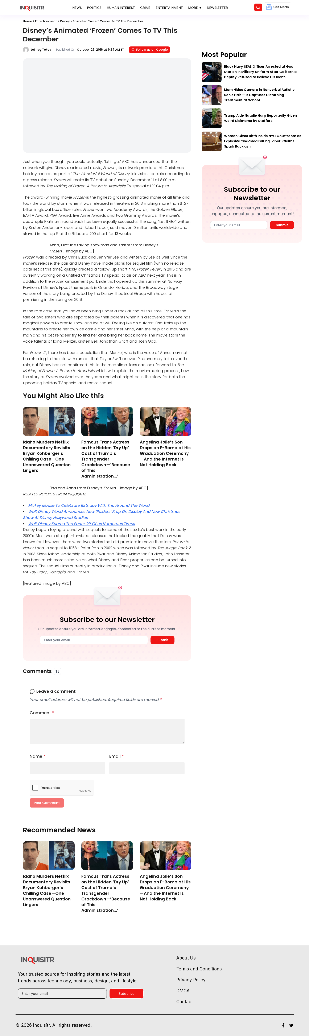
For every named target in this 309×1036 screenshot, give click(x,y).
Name (38, 756)
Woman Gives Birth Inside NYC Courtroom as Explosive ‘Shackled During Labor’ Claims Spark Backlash (262, 141)
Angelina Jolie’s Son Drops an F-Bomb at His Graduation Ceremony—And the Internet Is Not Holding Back (165, 453)
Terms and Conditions (199, 968)
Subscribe (126, 993)
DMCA (183, 990)
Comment (42, 713)
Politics (94, 7)
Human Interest (121, 7)
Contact (184, 1001)
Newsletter (217, 7)
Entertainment (169, 7)
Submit (162, 640)
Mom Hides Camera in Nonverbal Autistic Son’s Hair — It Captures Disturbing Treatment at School (259, 95)
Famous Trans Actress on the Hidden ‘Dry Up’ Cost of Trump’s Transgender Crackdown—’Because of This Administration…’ (105, 459)
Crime (145, 7)
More (193, 7)
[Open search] (258, 7)
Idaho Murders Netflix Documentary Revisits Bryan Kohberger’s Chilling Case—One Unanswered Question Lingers (47, 456)
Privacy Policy (191, 979)
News (77, 7)
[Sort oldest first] (57, 671)
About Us (186, 958)
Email (116, 756)
